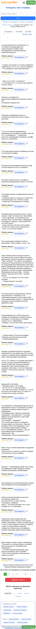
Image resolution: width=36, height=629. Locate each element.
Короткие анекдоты (9, 606)
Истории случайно (22, 622)
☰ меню (30, 3)
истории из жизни (17, 613)
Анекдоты (5, 22)
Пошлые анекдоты (22, 606)
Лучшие (22, 22)
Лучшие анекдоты (14, 619)
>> (30, 574)
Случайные (30, 22)
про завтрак (19, 31)
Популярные (14, 22)
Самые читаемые (26, 619)
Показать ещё (27, 34)
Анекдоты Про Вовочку (20, 610)
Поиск (18, 18)
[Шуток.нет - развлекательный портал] (9, 4)
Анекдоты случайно (9, 622)
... (21, 574)
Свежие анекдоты (28, 627)
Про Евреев (7, 613)
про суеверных (8, 31)
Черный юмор (7, 610)
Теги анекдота (19, 57)
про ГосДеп (28, 31)
